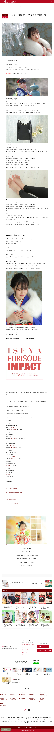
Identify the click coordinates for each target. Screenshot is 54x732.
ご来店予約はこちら (43, 646)
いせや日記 (5, 6)
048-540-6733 (13, 447)
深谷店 (12, 692)
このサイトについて (28, 727)
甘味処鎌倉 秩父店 (22, 699)
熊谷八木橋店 (42, 692)
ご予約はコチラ (27, 569)
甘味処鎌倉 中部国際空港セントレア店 (44, 700)
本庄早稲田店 (23, 694)
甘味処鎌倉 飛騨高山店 (32, 699)
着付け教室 (32, 694)
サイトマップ (35, 727)
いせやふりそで (4, 692)
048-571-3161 (12, 436)
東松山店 (5, 15)
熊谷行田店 (13, 694)
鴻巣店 (22, 692)
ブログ (8, 575)
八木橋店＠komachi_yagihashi (12, 499)
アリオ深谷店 (3, 694)
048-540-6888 (12, 445)
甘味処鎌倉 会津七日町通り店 (43, 695)
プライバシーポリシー (20, 727)
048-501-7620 (8, 465)
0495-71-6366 (13, 458)
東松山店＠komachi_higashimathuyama (14, 492)
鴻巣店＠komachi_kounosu (11, 488)
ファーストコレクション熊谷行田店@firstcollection (16, 503)
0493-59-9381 (13, 429)
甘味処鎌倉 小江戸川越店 (13, 699)
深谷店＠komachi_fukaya (11, 484)
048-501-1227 (8, 474)
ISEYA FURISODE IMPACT (11, 340)
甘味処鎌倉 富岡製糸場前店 (3, 699)
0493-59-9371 (12, 427)
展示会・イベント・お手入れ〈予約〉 (44, 651)
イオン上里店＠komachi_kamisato (12, 496)
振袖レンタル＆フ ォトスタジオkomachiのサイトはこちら (17, 544)
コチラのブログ (9, 73)
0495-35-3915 (12, 456)
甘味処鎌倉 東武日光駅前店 (3, 704)
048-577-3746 (13, 438)
